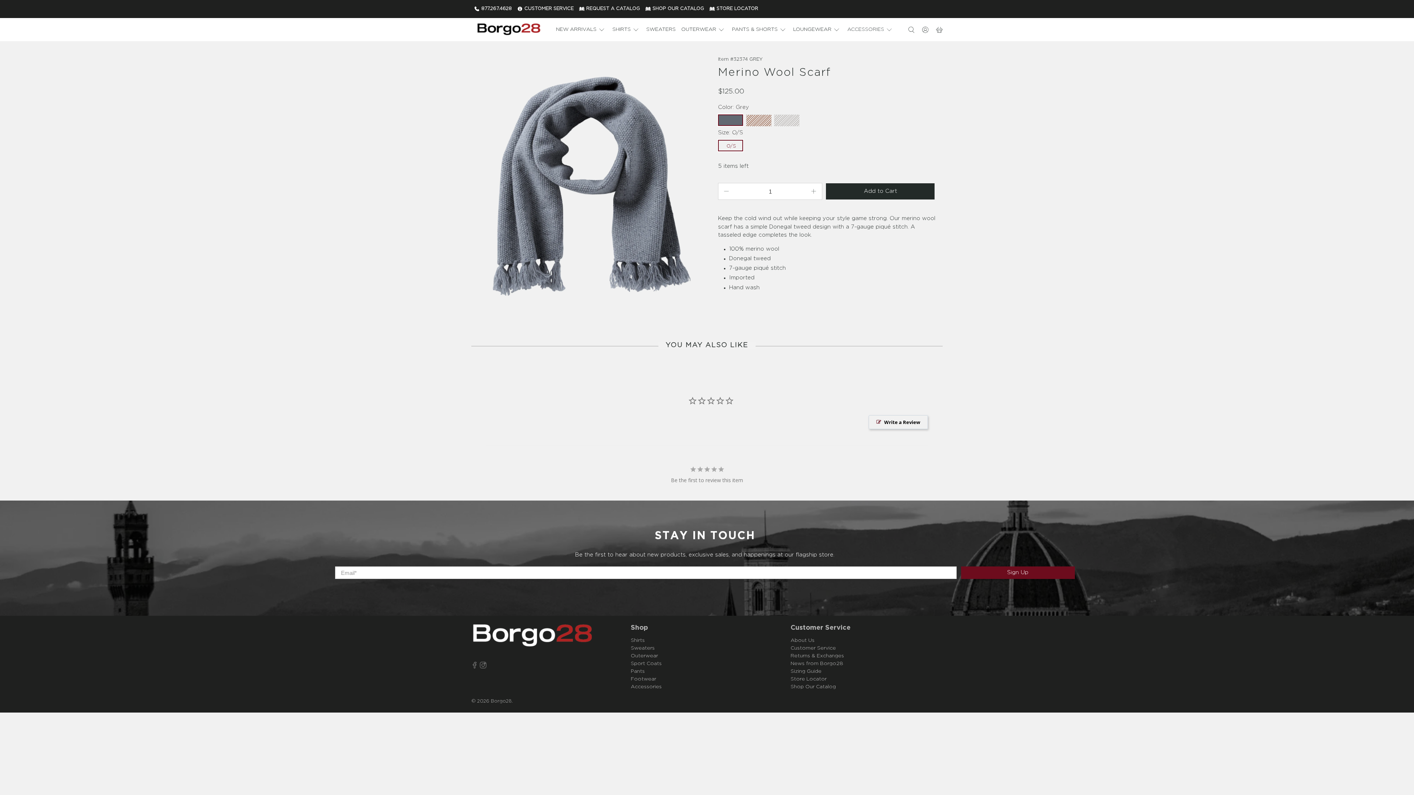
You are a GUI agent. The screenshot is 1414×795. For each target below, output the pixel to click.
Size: (730, 132)
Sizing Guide (806, 671)
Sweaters (661, 29)
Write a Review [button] (902, 422)
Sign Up (1017, 572)
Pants (638, 671)
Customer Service (813, 648)
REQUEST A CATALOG (613, 9)
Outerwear (698, 29)
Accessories (865, 29)
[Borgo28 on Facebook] (474, 666)
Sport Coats (646, 663)
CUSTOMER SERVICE (549, 9)
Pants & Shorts (755, 29)
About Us (803, 640)
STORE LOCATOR (737, 9)
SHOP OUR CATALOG (678, 9)
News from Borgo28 (817, 663)
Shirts (621, 29)
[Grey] (587, 186)
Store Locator (809, 679)
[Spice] (758, 120)
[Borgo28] (508, 30)
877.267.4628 (496, 9)
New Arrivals (576, 29)
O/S (731, 146)
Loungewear (812, 29)
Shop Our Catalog (813, 687)
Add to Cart (880, 191)
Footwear (643, 679)
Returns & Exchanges (817, 656)
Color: (733, 107)
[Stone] (786, 120)
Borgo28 (501, 701)
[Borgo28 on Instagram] (483, 666)
